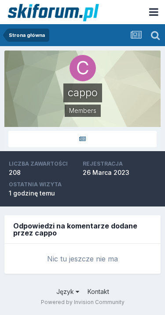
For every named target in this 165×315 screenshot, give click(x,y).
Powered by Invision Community (83, 302)
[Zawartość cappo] (82, 139)
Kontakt (98, 291)
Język (66, 291)
